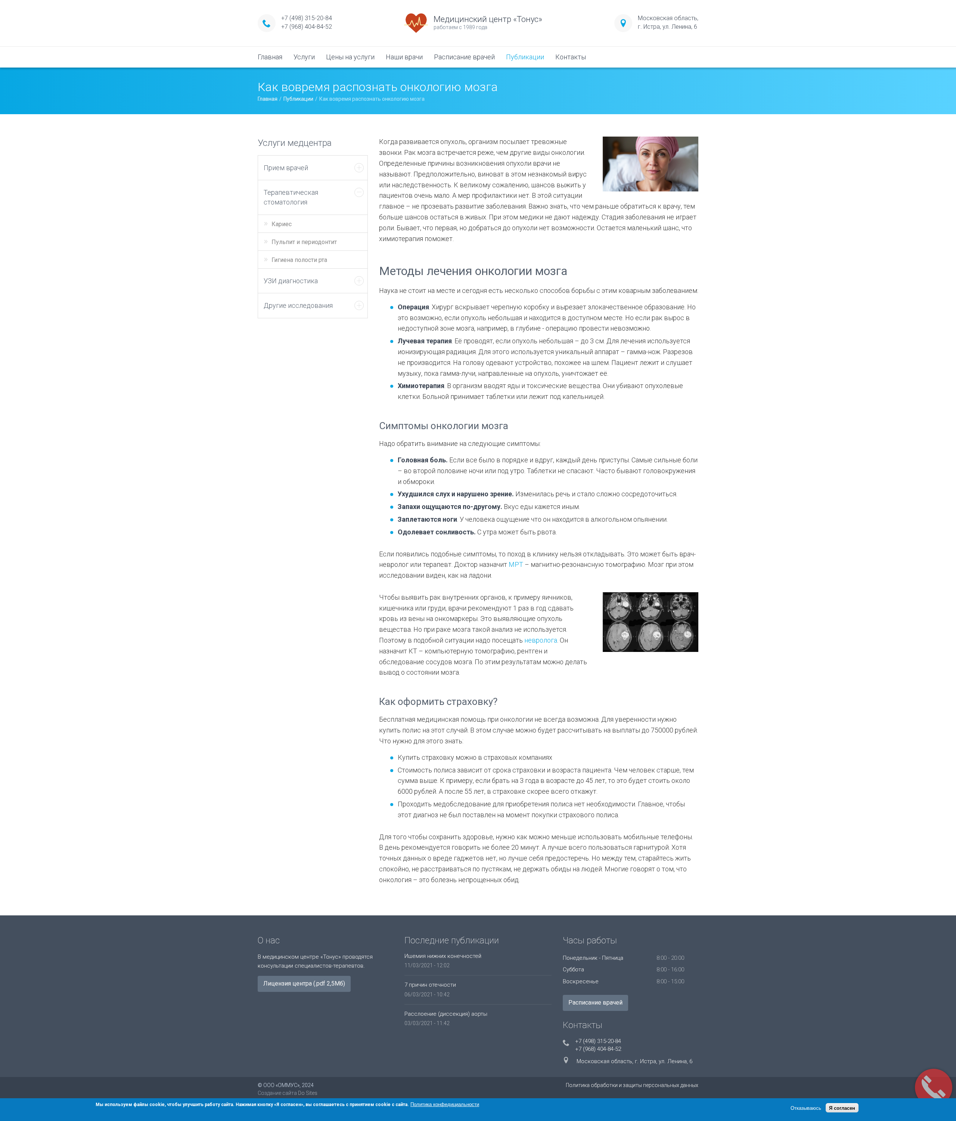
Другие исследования (298, 305)
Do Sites (307, 1093)
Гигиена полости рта (299, 259)
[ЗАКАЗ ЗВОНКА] (933, 1087)
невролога (540, 640)
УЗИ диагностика (291, 281)
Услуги (304, 57)
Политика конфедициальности (444, 1104)
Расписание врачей (464, 57)
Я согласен (842, 1108)
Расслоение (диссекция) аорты (445, 1014)
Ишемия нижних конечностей (442, 956)
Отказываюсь (806, 1108)
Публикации (525, 57)
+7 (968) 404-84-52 (306, 26)
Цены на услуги (350, 57)
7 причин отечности (430, 984)
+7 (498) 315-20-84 (306, 18)
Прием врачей (286, 168)
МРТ (516, 564)
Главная (270, 57)
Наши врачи (404, 57)
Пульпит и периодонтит (304, 242)
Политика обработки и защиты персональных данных (632, 1085)
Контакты (570, 57)
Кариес (281, 224)
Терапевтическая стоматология (291, 197)
